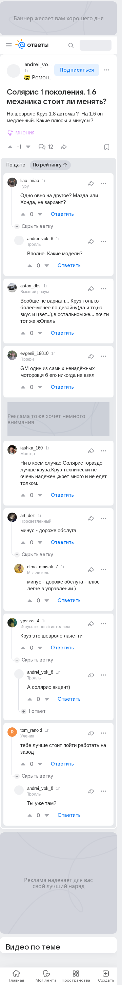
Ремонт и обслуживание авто (42, 78)
